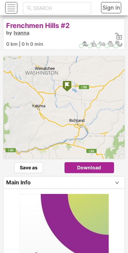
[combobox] (60, 8)
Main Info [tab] (18, 182)
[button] (10, 7)
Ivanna (21, 33)
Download (89, 167)
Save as (29, 167)
